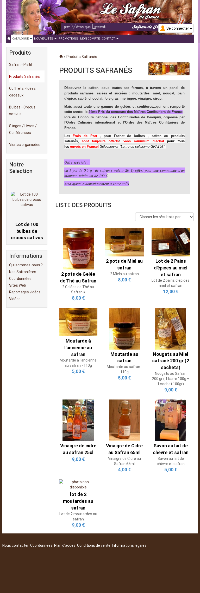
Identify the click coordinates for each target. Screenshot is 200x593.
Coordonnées (20, 278)
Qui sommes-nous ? (26, 265)
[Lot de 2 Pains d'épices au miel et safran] (171, 242)
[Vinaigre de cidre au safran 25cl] (78, 420)
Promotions (68, 38)
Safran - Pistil (20, 64)
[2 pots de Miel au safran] (124, 242)
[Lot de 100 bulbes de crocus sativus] (27, 191)
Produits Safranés (24, 76)
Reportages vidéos (25, 292)
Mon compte (90, 38)
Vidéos (15, 299)
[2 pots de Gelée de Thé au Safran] (78, 248)
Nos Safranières (22, 272)
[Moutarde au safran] (124, 328)
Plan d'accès (65, 545)
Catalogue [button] (20, 38)
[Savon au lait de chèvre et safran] (170, 420)
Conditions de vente (93, 545)
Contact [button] (109, 38)
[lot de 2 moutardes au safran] (78, 484)
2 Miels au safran (124, 274)
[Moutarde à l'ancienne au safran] (78, 322)
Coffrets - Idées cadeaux (22, 91)
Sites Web (17, 285)
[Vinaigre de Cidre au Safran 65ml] (124, 420)
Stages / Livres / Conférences (23, 129)
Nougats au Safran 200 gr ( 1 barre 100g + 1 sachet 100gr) (170, 378)
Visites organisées (24, 145)
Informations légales (129, 545)
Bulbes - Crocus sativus (22, 110)
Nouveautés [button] (44, 38)
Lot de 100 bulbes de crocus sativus (27, 222)
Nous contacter (15, 545)
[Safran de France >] (61, 57)
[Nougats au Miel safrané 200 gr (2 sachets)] (170, 328)
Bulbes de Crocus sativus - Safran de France (27, 240)
